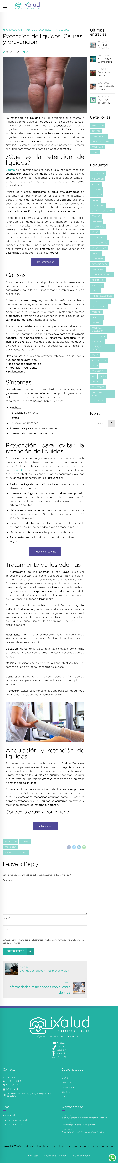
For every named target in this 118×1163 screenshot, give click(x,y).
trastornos (98, 387)
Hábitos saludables (38, 30)
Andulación (14, 30)
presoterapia (98, 336)
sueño (102, 376)
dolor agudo (98, 237)
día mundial (97, 259)
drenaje (25, 842)
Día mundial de (99, 136)
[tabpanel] (45, 722)
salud (95, 366)
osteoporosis (99, 307)
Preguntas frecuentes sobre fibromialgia (104, 101)
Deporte (96, 131)
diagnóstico (98, 227)
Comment (8, 880)
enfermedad (98, 269)
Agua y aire (68, 1087)
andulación (11, 842)
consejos (108, 211)
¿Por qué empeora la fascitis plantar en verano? (105, 47)
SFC (93, 376)
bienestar (97, 195)
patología (97, 323)
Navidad (105, 301)
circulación (98, 205)
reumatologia (99, 360)
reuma (95, 355)
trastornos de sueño (99, 393)
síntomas (96, 382)
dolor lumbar (99, 248)
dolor (95, 232)
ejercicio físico (100, 264)
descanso (97, 221)
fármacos (97, 285)
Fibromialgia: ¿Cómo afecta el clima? (106, 60)
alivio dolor (98, 173)
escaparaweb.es (105, 1146)
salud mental (98, 371)
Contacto (67, 1092)
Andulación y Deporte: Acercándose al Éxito (106, 74)
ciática (95, 211)
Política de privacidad (15, 1120)
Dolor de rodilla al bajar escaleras (106, 88)
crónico (96, 216)
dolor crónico (99, 243)
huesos (95, 291)
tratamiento (98, 401)
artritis (96, 184)
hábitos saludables (102, 296)
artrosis (96, 189)
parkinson (97, 317)
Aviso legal (9, 1115)
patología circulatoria (98, 329)
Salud (65, 1078)
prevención (10, 847)
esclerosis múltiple (102, 275)
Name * (6, 918)
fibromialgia (98, 280)
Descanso (67, 1082)
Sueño (95, 152)
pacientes (97, 312)
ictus (94, 301)
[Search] (111, 423)
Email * (6, 929)
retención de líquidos (16, 852)
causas (95, 200)
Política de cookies (13, 1124)
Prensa (65, 1096)
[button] (14, 722)
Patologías (61, 30)
